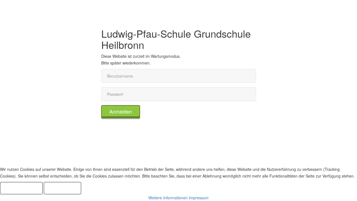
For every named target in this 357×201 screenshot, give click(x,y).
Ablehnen (62, 188)
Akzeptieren (21, 188)
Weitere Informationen (168, 197)
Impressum (199, 197)
